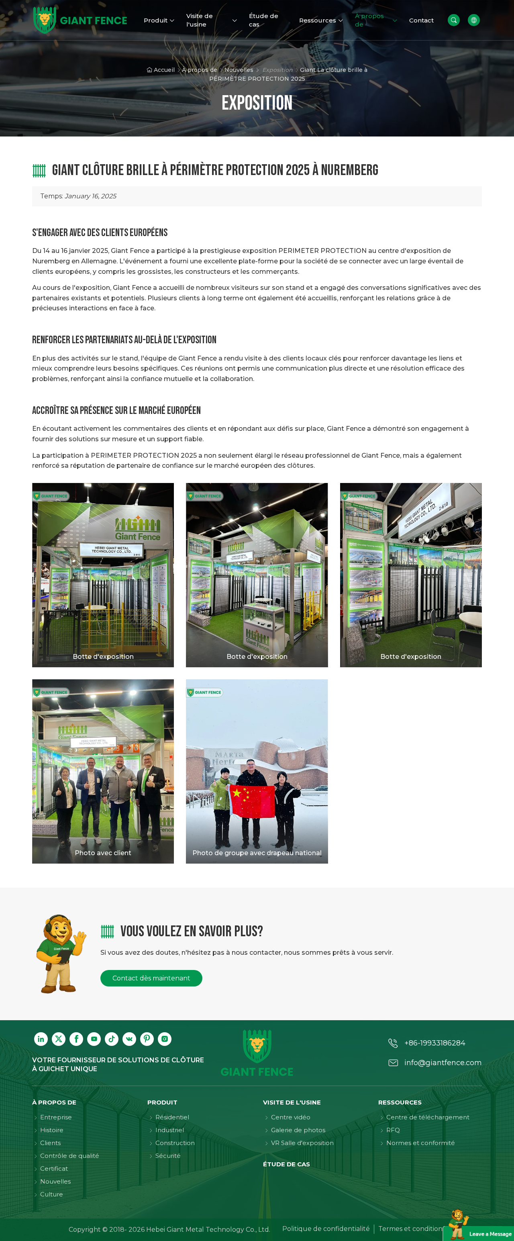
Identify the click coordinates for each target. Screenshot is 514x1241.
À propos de (199, 69)
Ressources (400, 1102)
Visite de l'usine (292, 1102)
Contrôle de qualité (69, 1155)
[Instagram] (164, 1039)
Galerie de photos (298, 1130)
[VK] (129, 1039)
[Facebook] (76, 1039)
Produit (162, 1102)
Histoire (51, 1130)
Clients (50, 1143)
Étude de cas (286, 1164)
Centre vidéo (290, 1117)
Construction (175, 1143)
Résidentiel (172, 1117)
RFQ (393, 1130)
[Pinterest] (147, 1039)
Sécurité (168, 1155)
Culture (51, 1194)
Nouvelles (238, 69)
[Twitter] (58, 1039)
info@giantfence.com (443, 1062)
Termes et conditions (411, 1229)
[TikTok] (111, 1039)
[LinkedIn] (41, 1039)
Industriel (169, 1130)
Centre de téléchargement (427, 1117)
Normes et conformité (420, 1143)
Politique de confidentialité (326, 1229)
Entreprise (56, 1117)
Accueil (164, 69)
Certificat (54, 1168)
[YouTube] (94, 1039)
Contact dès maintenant (151, 978)
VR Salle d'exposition (302, 1143)
